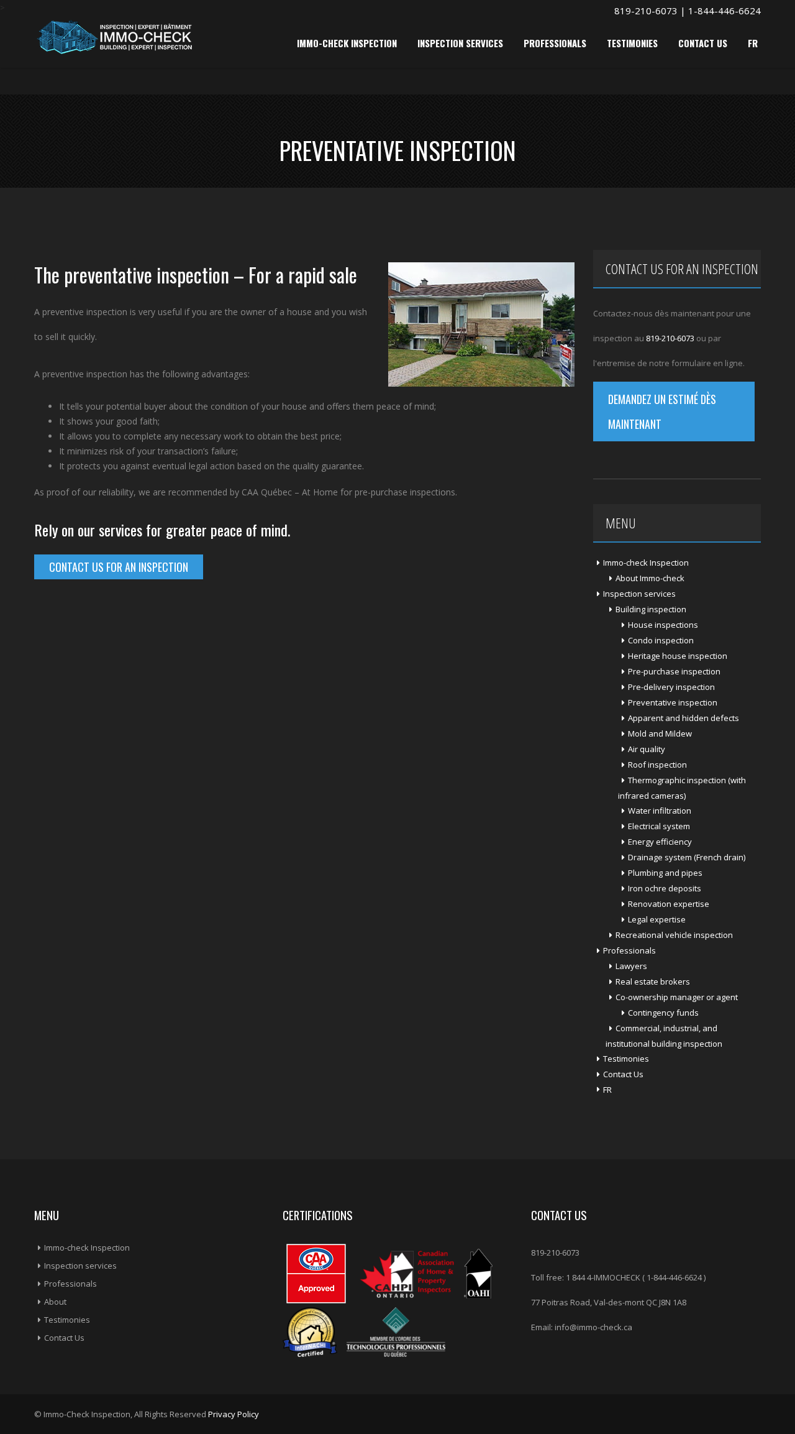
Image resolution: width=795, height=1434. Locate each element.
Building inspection (651, 609)
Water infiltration (659, 810)
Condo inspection (661, 640)
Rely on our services (88, 529)
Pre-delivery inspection (671, 686)
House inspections (663, 624)
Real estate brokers (653, 981)
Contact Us (702, 43)
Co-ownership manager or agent (677, 997)
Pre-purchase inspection (674, 671)
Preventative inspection (672, 702)
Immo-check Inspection (347, 43)
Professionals (555, 43)
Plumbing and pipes (665, 872)
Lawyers (631, 966)
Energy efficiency (660, 841)
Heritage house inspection (677, 655)
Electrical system (659, 826)
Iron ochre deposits (664, 888)
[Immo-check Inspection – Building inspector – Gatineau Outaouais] (114, 36)
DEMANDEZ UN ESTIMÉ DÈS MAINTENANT (662, 411)
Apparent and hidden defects (683, 718)
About (55, 1301)
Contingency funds (663, 1012)
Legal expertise (657, 919)
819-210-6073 (646, 10)
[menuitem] (677, 1089)
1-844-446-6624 (724, 10)
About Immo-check (650, 578)
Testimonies (632, 43)
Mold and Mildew (660, 733)
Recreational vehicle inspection (674, 934)
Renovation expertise (668, 903)
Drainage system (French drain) (686, 857)
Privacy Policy (233, 1414)
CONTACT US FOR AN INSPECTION (118, 567)
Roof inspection (657, 764)
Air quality (646, 749)
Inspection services (460, 43)
